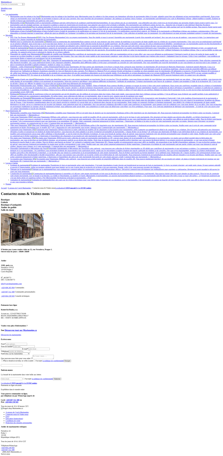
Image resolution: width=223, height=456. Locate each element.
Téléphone (5, 351)
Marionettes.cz (6, 2)
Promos (8, 184)
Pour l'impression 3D (13, 111)
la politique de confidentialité (53, 361)
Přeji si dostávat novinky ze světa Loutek (18, 361)
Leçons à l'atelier (12, 163)
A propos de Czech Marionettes (19, 188)
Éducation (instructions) (14, 419)
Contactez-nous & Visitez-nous (17, 414)
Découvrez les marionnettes (11, 335)
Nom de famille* (7, 346)
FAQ (7, 416)
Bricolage (9, 35)
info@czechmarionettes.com (11, 284)
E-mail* (25, 349)
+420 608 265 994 (8, 288)
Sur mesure (10, 77)
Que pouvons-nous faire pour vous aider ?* (17, 358)
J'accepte (50, 361)
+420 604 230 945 (8, 296)
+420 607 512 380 (8, 292)
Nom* (3, 344)
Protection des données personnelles (19, 423)
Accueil (4, 188)
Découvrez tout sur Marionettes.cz (21, 330)
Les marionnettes (12, 14)
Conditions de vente (13, 421)
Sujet (3, 354)
